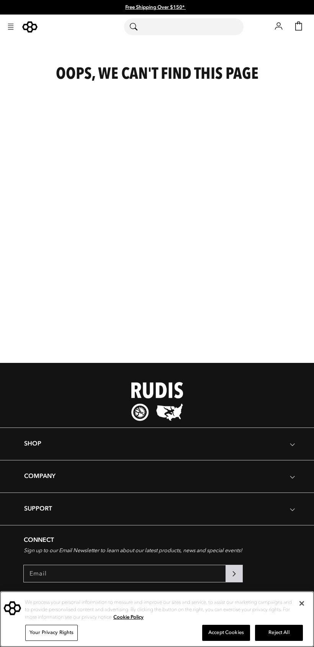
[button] (10, 26)
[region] (157, 619)
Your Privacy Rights (51, 632)
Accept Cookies (226, 632)
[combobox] (184, 26)
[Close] (301, 603)
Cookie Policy (128, 617)
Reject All (278, 632)
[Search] (138, 26)
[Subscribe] (234, 573)
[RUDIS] (30, 27)
